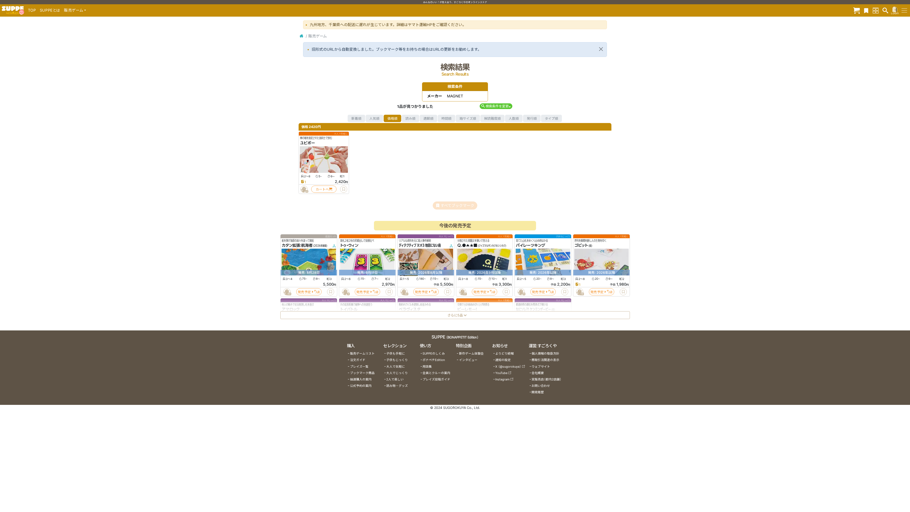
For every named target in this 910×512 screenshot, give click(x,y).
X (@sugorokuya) (508, 366)
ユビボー (307, 143)
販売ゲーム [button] (73, 10)
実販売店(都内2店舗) (546, 379)
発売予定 (304, 292)
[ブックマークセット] (866, 10)
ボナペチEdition (434, 360)
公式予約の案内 (361, 386)
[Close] (601, 49)
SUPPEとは (50, 10)
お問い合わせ (541, 386)
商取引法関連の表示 (545, 360)
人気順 (374, 118)
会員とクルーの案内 (436, 373)
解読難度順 (492, 118)
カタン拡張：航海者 (297, 245)
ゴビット (581, 245)
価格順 (392, 118)
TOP (32, 10)
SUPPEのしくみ (434, 353)
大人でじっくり (397, 373)
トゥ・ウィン (349, 245)
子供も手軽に (395, 353)
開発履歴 (538, 392)
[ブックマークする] (343, 189)
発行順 (532, 118)
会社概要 (538, 373)
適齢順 (428, 118)
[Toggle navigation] (904, 10)
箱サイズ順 (468, 118)
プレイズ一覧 (359, 366)
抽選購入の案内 (361, 379)
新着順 (356, 118)
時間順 (446, 118)
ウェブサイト (541, 366)
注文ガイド (357, 360)
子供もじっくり (397, 360)
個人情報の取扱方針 (545, 353)
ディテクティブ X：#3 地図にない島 (420, 245)
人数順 (514, 118)
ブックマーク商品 (362, 373)
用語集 (427, 366)
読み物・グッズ (397, 386)
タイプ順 (551, 118)
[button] (496, 106)
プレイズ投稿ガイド (436, 379)
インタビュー (468, 360)
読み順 (410, 118)
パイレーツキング (530, 245)
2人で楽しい (395, 379)
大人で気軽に (395, 366)
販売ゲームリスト (362, 353)
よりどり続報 (504, 353)
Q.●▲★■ (467, 245)
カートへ (322, 189)
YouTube (501, 373)
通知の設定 (503, 360)
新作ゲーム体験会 (471, 353)
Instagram (502, 379)
